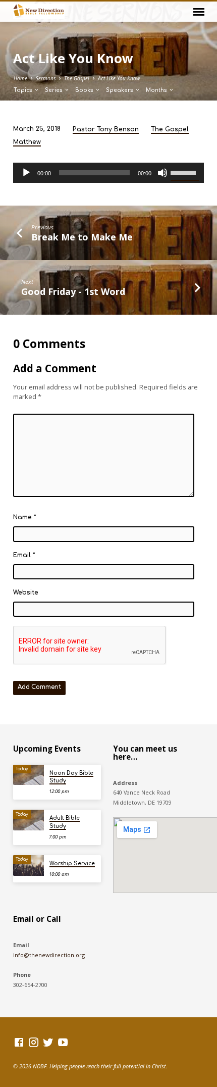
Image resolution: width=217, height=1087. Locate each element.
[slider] (185, 172)
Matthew (27, 141)
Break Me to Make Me (82, 237)
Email (24, 555)
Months (157, 90)
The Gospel (76, 78)
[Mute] (162, 173)
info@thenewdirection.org (49, 955)
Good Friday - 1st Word (73, 291)
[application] (108, 173)
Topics (24, 90)
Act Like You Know (119, 78)
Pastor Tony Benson (106, 129)
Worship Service (72, 863)
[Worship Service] (28, 865)
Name (24, 517)
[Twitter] (48, 1042)
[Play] (26, 173)
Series (54, 90)
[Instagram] (33, 1042)
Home (20, 78)
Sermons (46, 78)
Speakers (120, 90)
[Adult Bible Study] (28, 820)
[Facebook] (19, 1042)
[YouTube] (63, 1042)
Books (85, 90)
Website (25, 592)
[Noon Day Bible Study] (28, 775)
